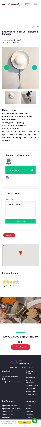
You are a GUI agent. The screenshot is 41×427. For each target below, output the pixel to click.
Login (27, 3)
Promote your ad (32, 385)
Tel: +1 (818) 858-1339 (10, 376)
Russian (28, 409)
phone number (15, 170)
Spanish (29, 417)
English (28, 406)
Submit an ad (21, 347)
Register (28, 5)
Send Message (21, 221)
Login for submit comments (12, 286)
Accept (24, 422)
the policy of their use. (28, 425)
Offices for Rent (8, 414)
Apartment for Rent (9, 406)
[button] (6, 67)
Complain (9, 235)
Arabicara (29, 414)
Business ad (30, 391)
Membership (30, 378)
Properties (6, 417)
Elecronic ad (30, 388)
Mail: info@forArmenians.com (11, 380)
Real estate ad (31, 394)
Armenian (29, 412)
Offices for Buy (7, 412)
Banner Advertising (30, 381)
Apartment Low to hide (11, 409)
